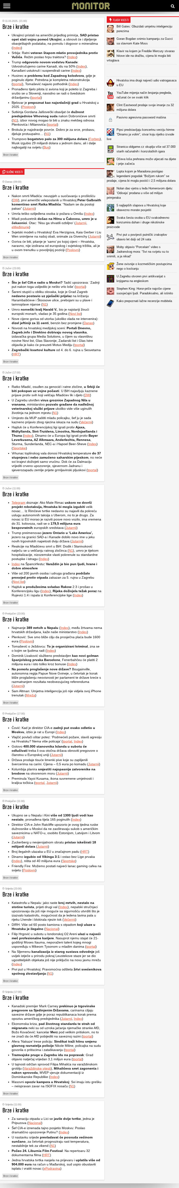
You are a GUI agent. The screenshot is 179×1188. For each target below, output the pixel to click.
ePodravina (52, 1168)
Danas (88, 323)
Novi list (75, 313)
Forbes (94, 139)
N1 (15, 120)
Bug (46, 147)
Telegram (18, 502)
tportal (17, 84)
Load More (143, 317)
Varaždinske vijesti (37, 1068)
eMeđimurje (20, 227)
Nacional (51, 929)
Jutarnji (29, 208)
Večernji (86, 422)
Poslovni (28, 107)
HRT (16, 354)
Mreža (30, 695)
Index (17, 48)
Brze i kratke (10, 154)
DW (15, 200)
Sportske (19, 448)
